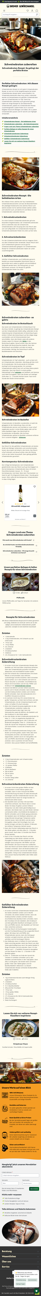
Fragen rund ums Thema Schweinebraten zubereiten (21, 126)
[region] (20, 502)
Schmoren (22, 437)
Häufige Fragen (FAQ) (13, 1278)
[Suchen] (37, 14)
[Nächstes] (38, 502)
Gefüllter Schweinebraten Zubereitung (16, 139)
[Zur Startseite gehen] (20, 6)
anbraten (18, 372)
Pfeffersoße (20, 598)
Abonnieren (34, 1189)
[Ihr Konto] (32, 11)
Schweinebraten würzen (23, 686)
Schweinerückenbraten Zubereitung (16, 136)
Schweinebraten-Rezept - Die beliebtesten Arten (20, 121)
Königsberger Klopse (20, 1044)
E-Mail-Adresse (7, 1172)
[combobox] (18, 14)
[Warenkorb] (37, 11)
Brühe (25, 341)
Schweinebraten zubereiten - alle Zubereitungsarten (21, 124)
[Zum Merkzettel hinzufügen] (35, 486)
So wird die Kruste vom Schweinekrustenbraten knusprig (18, 545)
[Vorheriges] (2, 502)
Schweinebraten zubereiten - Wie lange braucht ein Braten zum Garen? (18, 552)
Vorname (5, 1180)
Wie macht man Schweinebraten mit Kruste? (17, 540)
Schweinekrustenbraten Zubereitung (16, 134)
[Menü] (4, 11)
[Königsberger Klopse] (20, 1028)
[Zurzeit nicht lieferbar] (34, 515)
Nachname (25, 1180)
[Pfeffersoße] (20, 582)
